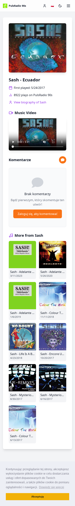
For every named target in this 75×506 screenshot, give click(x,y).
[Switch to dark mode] (60, 6)
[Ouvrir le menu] (68, 5)
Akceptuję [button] (37, 496)
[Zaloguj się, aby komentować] (62, 160)
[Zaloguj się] (44, 6)
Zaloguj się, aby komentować (38, 214)
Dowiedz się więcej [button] (51, 487)
